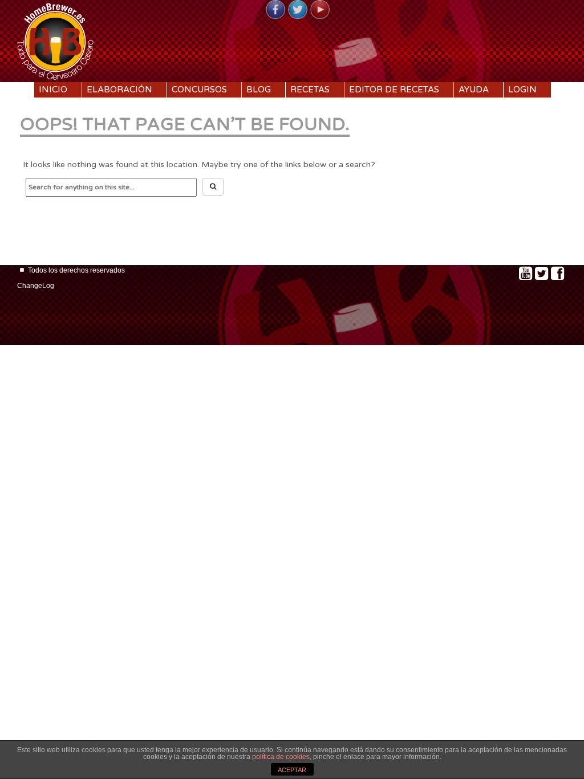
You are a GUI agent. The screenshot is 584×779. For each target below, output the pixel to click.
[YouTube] (320, 10)
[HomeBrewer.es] (55, 40)
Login (522, 89)
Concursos (199, 89)
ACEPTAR (292, 769)
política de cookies (281, 757)
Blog (258, 89)
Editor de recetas (394, 89)
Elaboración (119, 89)
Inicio (53, 89)
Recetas (310, 89)
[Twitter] (297, 10)
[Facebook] (275, 10)
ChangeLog (35, 286)
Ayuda (474, 89)
